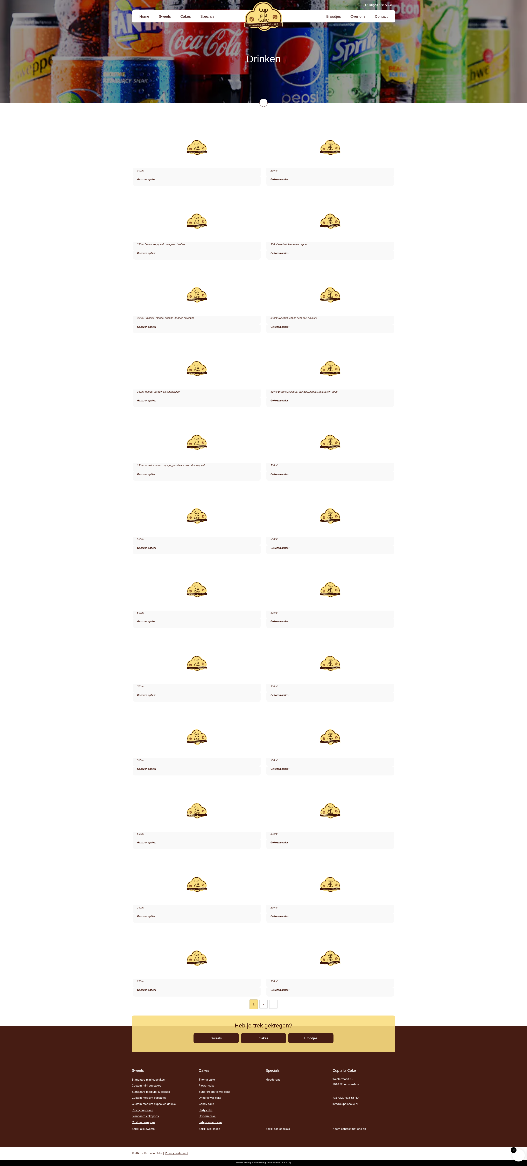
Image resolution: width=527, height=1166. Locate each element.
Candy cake (206, 1103)
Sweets (165, 16)
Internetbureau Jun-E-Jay (279, 1162)
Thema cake (207, 1079)
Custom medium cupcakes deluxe (154, 1103)
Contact (381, 16)
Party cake (205, 1110)
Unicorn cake (207, 1116)
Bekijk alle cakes (209, 1128)
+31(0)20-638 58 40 (345, 1097)
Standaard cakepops (145, 1116)
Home (144, 16)
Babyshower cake (210, 1122)
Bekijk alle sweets (143, 1128)
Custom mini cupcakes (146, 1085)
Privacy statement (176, 1153)
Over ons (357, 16)
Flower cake (207, 1085)
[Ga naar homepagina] (263, 16)
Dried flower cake (210, 1097)
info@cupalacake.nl (345, 1103)
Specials (207, 16)
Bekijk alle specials (278, 1128)
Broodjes (333, 16)
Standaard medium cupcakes (151, 1091)
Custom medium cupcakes (149, 1097)
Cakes (185, 16)
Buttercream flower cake (214, 1091)
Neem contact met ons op (349, 1128)
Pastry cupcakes (142, 1110)
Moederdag (273, 1079)
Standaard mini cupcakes (148, 1079)
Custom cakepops (143, 1122)
